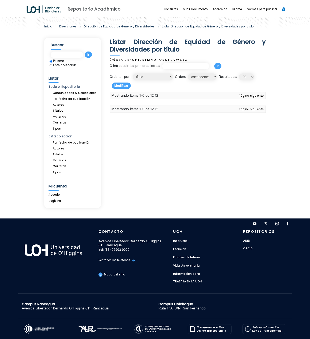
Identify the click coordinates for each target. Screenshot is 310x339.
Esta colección (64, 65)
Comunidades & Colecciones (74, 93)
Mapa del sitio (114, 275)
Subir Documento (195, 9)
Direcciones (68, 26)
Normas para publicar (262, 9)
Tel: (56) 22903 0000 (113, 250)
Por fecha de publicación (71, 99)
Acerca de (220, 9)
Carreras (59, 123)
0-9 (112, 60)
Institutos (180, 241)
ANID (246, 241)
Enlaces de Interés (187, 257)
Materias (59, 117)
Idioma (237, 9)
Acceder (55, 195)
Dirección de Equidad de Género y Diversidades (119, 26)
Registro (55, 201)
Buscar (58, 61)
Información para (186, 274)
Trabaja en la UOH (187, 281)
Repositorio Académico (94, 9)
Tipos (57, 129)
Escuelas (179, 249)
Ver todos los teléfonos (114, 260)
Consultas (171, 9)
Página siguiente (251, 96)
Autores (58, 105)
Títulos (58, 111)
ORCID (248, 248)
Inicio (48, 26)
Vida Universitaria (186, 266)
